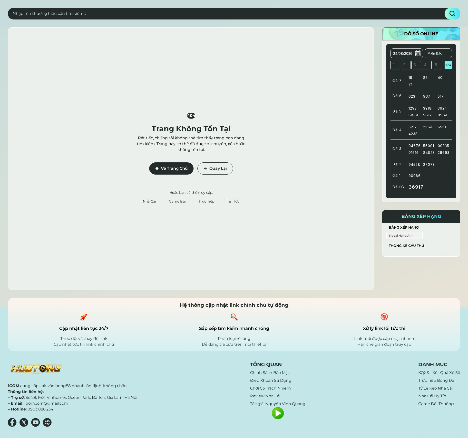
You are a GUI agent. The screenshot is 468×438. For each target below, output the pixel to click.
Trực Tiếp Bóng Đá (436, 380)
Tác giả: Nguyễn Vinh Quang (277, 403)
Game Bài (177, 201)
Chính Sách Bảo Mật (269, 372)
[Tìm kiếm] (452, 13)
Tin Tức (233, 201)
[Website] (47, 422)
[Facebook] (12, 422)
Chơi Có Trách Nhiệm (270, 388)
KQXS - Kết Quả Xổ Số (439, 372)
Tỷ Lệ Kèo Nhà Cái (435, 388)
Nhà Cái (149, 201)
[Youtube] (35, 422)
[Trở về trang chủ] (35, 369)
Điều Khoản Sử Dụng (270, 380)
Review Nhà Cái (265, 396)
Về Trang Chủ (174, 168)
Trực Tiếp (206, 201)
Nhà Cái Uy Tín (432, 396)
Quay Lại (218, 168)
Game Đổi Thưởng (436, 403)
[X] (24, 422)
